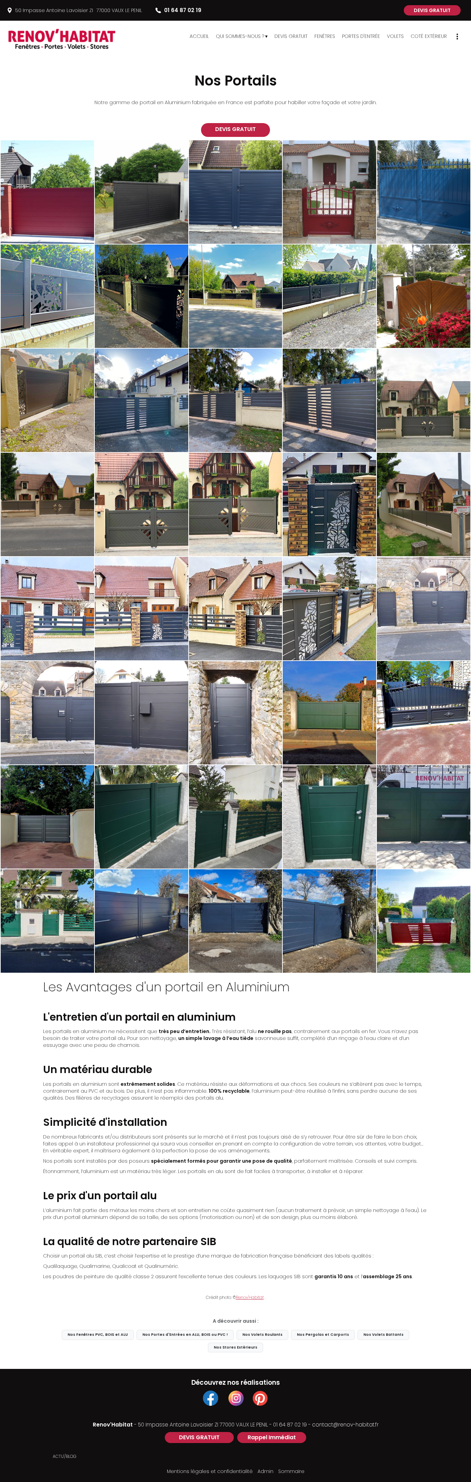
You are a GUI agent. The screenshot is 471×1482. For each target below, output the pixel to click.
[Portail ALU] (235, 192)
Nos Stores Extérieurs (235, 1347)
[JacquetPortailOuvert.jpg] (235, 504)
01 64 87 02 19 (290, 1424)
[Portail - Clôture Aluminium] (141, 296)
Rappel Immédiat (272, 1437)
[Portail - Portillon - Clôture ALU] (235, 608)
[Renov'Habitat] (72, 38)
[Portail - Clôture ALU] (141, 400)
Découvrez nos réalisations (235, 1382)
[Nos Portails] (47, 192)
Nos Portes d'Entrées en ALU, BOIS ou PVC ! (185, 1334)
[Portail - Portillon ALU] (423, 608)
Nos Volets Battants (383, 1334)
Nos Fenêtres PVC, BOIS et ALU (98, 1334)
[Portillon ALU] (329, 504)
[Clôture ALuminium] (47, 296)
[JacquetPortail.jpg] (141, 504)
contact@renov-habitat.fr (345, 1424)
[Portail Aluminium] (47, 400)
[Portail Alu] (329, 921)
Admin (265, 1471)
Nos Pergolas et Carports (323, 1334)
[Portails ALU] (141, 192)
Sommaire (291, 1471)
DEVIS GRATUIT (432, 10)
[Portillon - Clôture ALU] (47, 608)
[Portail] (329, 192)
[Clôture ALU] (423, 504)
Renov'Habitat (250, 1297)
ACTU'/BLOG (64, 1456)
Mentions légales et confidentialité (210, 1471)
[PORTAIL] (423, 921)
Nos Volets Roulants (262, 1334)
